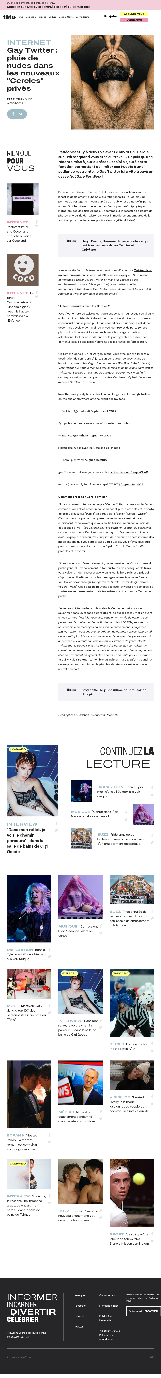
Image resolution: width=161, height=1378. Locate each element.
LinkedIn (79, 1316)
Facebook (80, 1305)
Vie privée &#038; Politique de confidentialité (109, 1335)
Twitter (79, 1326)
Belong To (84, 659)
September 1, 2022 (103, 411)
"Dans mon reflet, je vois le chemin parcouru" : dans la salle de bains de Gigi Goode (27, 840)
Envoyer (151, 1311)
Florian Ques (22, 99)
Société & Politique (36, 17)
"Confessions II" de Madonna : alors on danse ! (78, 931)
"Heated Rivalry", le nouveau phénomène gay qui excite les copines (78, 1215)
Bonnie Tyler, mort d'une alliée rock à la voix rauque (120, 791)
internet (29, 42)
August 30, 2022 (100, 435)
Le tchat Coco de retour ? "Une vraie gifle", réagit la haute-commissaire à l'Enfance (20, 307)
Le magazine (82, 17)
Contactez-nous (109, 1295)
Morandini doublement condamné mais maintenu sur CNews (76, 1116)
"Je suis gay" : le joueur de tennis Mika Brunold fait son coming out (129, 1239)
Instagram (80, 1295)
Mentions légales (109, 1305)
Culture (52, 17)
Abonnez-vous (134, 14)
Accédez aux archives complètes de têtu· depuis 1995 (48, 7)
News (20, 17)
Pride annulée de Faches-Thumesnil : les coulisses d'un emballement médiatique (120, 839)
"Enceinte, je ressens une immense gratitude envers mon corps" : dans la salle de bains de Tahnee (26, 1205)
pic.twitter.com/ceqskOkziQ (128, 472)
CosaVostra (26, 1357)
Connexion (134, 20)
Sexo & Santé (66, 17)
